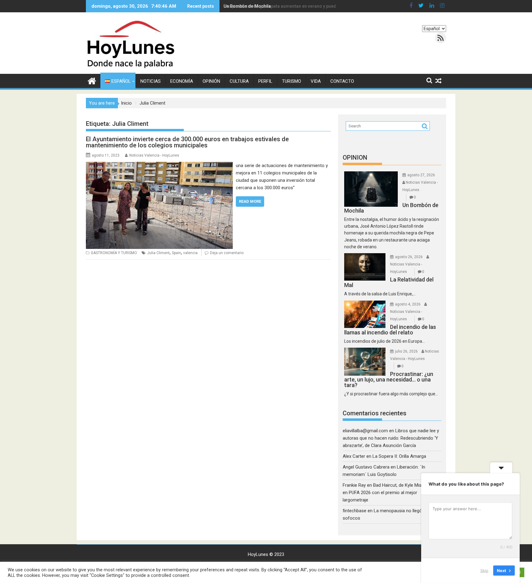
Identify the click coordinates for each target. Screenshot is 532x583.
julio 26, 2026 (406, 351)
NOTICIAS (150, 81)
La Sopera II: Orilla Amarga (399, 456)
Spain (176, 253)
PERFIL (265, 81)
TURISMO (291, 81)
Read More (250, 201)
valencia (190, 253)
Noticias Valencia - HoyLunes (154, 155)
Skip (484, 570)
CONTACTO (342, 81)
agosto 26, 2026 (409, 257)
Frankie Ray (354, 485)
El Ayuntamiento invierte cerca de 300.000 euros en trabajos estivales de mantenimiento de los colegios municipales (187, 142)
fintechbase (354, 510)
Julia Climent (158, 253)
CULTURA (239, 81)
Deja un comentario (227, 253)
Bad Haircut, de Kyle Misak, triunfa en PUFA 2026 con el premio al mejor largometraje (392, 492)
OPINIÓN (211, 81)
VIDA (316, 81)
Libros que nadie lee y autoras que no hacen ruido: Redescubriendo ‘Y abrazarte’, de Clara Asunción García (391, 438)
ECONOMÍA (181, 81)
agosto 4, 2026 (408, 304)
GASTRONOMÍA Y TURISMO (114, 253)
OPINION (355, 157)
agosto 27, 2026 (421, 175)
